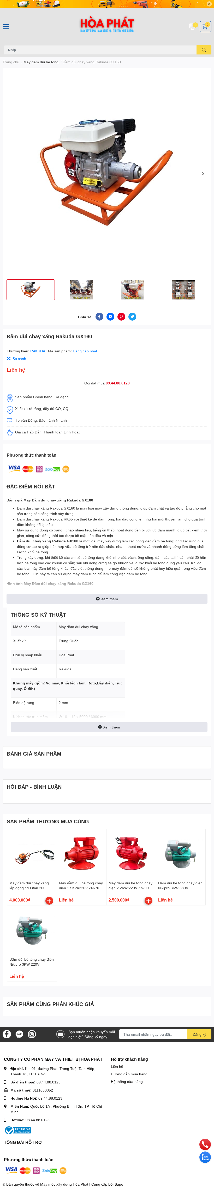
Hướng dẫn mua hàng (129, 1074)
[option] (107, 173)
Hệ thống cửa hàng (127, 1081)
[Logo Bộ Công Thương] (17, 1130)
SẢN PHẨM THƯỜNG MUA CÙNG (48, 821)
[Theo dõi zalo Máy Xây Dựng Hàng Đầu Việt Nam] (19, 1034)
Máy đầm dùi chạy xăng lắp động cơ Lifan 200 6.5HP (29, 888)
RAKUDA (38, 351)
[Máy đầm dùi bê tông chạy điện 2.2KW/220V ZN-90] (131, 853)
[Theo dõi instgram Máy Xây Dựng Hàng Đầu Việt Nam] (32, 1034)
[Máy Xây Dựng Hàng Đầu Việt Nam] (107, 26)
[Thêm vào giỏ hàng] (49, 901)
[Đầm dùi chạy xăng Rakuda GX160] (107, 173)
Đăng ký (199, 1034)
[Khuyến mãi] (107, 4)
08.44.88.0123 (38, 1120)
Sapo (119, 1184)
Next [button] (203, 173)
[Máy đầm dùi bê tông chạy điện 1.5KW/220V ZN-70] (81, 853)
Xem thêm (109, 599)
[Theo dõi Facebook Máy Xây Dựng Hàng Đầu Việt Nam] (7, 1034)
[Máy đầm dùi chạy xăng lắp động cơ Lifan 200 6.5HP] (32, 853)
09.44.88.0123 (118, 383)
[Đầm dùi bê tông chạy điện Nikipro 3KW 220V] (32, 930)
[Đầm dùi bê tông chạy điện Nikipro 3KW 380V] (180, 853)
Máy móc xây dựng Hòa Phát (64, 1184)
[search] (204, 49)
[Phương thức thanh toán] (39, 468)
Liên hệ (117, 1066)
